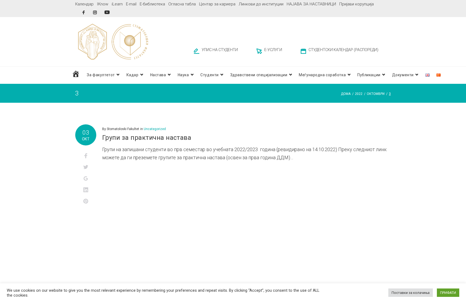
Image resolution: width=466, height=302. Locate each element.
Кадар (132, 75)
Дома (346, 94)
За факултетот (101, 75)
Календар (84, 4)
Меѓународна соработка (322, 75)
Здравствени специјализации (258, 75)
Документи (403, 75)
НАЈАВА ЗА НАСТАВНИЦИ (311, 4)
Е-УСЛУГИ (273, 50)
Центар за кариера (217, 4)
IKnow (102, 4)
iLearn (117, 4)
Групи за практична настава (146, 137)
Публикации (369, 75)
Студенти (209, 75)
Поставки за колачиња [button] (411, 293)
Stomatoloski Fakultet (123, 129)
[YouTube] (107, 12)
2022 (358, 94)
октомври (376, 94)
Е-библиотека (152, 4)
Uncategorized (155, 129)
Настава (158, 75)
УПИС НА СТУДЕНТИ (220, 50)
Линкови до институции (261, 4)
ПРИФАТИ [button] (448, 293)
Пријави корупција (356, 4)
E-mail (131, 4)
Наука (183, 75)
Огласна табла (182, 4)
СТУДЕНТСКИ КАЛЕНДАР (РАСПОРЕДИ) (343, 50)
